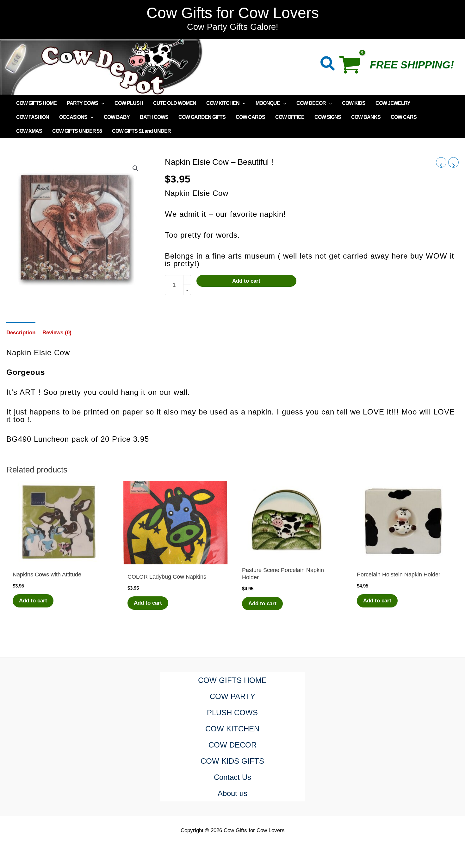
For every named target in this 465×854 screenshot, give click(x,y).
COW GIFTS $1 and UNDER (141, 131)
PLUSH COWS (232, 712)
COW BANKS (366, 117)
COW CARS (404, 117)
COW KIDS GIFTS (232, 761)
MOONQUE (268, 103)
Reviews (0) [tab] (56, 333)
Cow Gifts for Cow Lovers (232, 12)
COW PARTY (232, 696)
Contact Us (232, 777)
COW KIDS (353, 103)
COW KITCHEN (222, 103)
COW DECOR (311, 103)
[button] (327, 65)
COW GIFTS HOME (36, 103)
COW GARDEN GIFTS (202, 117)
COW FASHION (32, 117)
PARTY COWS (82, 103)
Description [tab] (20, 333)
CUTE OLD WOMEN (174, 103)
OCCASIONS (73, 117)
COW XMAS (29, 131)
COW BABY (117, 117)
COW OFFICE (289, 117)
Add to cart (246, 281)
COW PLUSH (129, 103)
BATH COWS (154, 117)
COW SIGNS (327, 117)
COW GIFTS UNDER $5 (77, 131)
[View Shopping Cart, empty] (352, 67)
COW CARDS (250, 117)
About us (232, 793)
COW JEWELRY (392, 103)
